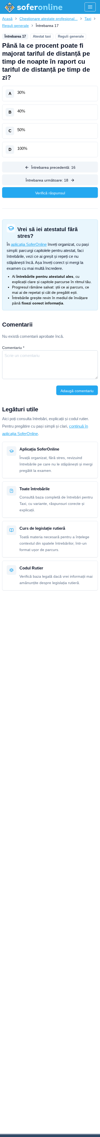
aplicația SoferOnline (29, 244)
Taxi (88, 19)
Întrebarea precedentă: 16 (53, 167)
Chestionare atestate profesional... (48, 19)
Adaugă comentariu (77, 391)
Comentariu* (13, 347)
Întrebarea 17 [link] (47, 25)
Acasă (7, 19)
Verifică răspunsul (50, 193)
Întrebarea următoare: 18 (47, 180)
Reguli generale (15, 25)
